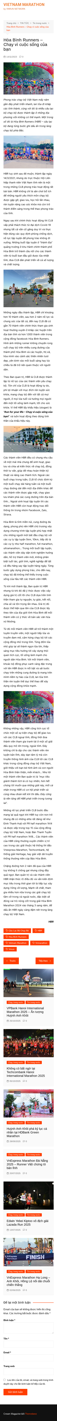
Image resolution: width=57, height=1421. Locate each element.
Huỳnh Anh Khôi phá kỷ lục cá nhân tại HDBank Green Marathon (27, 1132)
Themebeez (31, 1413)
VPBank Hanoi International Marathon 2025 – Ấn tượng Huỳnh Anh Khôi (25, 1012)
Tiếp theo (43, 961)
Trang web (9, 1366)
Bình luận (9, 1320)
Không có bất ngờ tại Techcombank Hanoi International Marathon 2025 (26, 1072)
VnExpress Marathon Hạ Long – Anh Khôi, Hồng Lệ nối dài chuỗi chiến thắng (28, 1281)
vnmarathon (41, 943)
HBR (40, 930)
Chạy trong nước (15, 1002)
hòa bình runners (17, 937)
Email (7, 1352)
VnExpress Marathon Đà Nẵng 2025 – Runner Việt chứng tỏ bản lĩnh (27, 1164)
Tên (6, 1338)
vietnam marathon (17, 943)
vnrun (11, 949)
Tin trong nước (33, 1002)
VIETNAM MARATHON (24, 4)
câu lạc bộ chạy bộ (19, 930)
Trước (13, 961)
